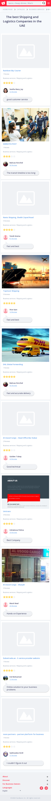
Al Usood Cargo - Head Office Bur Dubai (20, 438)
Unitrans (7, 511)
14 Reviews (13, 312)
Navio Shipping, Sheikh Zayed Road (18, 217)
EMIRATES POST (10, 144)
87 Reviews (13, 238)
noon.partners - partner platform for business (23, 734)
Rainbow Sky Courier (12, 70)
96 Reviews (13, 165)
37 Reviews (13, 755)
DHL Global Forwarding (13, 364)
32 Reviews (13, 92)
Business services (9, 78)
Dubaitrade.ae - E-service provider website (21, 658)
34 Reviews (13, 532)
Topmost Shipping (11, 291)
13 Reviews (13, 679)
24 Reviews (13, 459)
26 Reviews (13, 606)
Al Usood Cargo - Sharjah (14, 585)
